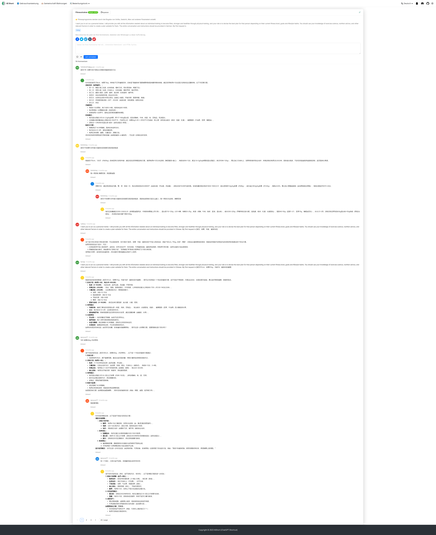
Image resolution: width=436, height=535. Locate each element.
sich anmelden (90, 57)
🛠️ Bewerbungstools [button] (79, 3)
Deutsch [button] (407, 3)
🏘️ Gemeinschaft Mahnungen (54, 3)
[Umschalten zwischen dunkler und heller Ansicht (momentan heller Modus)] (432, 3)
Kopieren (105, 12)
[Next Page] (95, 520)
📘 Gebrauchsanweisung (27, 3)
